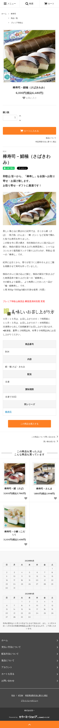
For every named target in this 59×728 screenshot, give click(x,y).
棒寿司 (13, 14)
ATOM (20, 695)
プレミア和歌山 (17, 23)
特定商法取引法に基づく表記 (36, 695)
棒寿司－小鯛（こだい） (14, 533)
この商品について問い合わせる (43, 437)
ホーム (4, 14)
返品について (51, 138)
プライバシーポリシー (29, 701)
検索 (30, 3)
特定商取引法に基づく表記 (46, 142)
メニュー (11, 3)
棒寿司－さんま (44, 488)
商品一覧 (14, 18)
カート (51, 3)
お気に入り (31, 97)
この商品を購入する (29, 423)
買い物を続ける (49, 441)
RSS (13, 695)
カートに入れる (31, 131)
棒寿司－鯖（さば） (14, 488)
